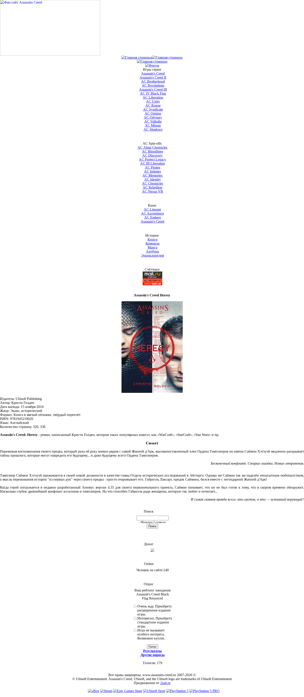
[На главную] (50, 54)
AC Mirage (153, 125)
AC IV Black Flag (153, 93)
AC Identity (152, 179)
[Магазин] (167, 57)
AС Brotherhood (153, 81)
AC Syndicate (153, 109)
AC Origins (153, 113)
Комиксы (153, 243)
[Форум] (152, 65)
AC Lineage (152, 209)
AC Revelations (153, 85)
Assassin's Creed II (153, 77)
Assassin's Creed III (153, 89)
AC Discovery (152, 155)
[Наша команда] (152, 61)
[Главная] (137, 57)
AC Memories (152, 175)
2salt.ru (165, 683)
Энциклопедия (152, 255)
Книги (153, 239)
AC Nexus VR (152, 191)
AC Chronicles (152, 183)
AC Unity (153, 101)
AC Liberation (153, 97)
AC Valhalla (153, 121)
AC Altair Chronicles (152, 147)
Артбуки (152, 251)
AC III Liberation (152, 163)
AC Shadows (153, 129)
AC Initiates (152, 171)
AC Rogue (153, 105)
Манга (152, 247)
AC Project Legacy (152, 159)
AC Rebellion (152, 187)
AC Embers (152, 217)
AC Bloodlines (152, 151)
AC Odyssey (153, 117)
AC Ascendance (152, 213)
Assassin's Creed (153, 73)
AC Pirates (152, 167)
